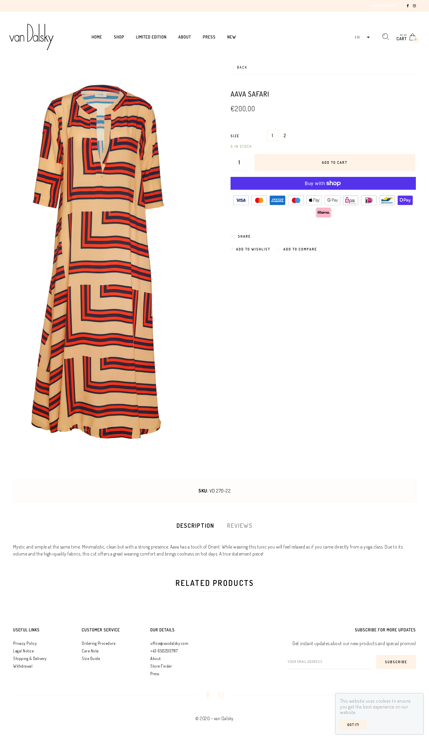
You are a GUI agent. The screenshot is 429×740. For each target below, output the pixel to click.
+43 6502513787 (164, 650)
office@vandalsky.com (169, 643)
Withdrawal (22, 666)
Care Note (90, 650)
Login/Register (383, 6)
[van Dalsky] (31, 36)
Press (154, 673)
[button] (361, 37)
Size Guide (91, 658)
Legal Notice (23, 650)
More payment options (323, 209)
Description (195, 525)
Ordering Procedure (98, 643)
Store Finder (161, 666)
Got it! (353, 724)
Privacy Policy (25, 643)
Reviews (240, 525)
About (155, 658)
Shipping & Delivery (30, 658)
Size (235, 136)
